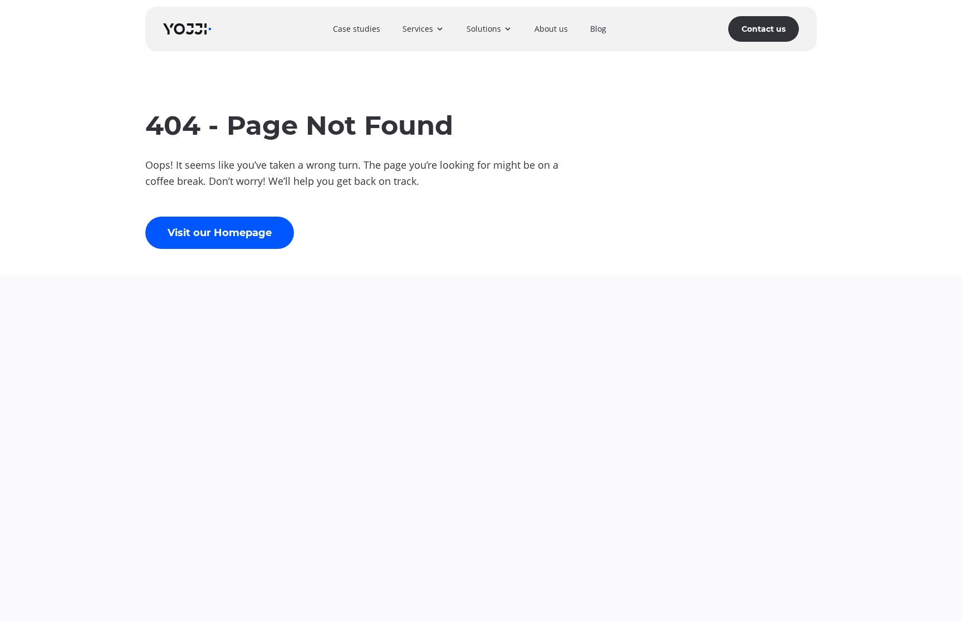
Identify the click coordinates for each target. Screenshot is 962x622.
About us (551, 28)
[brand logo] (187, 28)
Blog (598, 28)
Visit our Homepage (220, 233)
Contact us (764, 29)
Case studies (356, 28)
